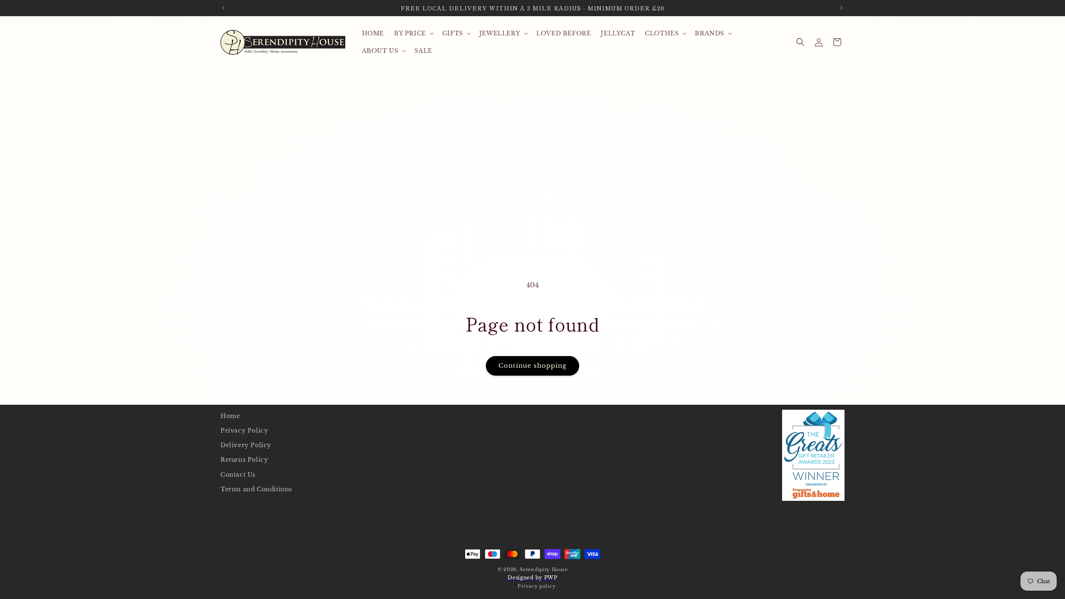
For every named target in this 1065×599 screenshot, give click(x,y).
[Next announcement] (841, 8)
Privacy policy (536, 586)
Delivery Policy (245, 445)
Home (230, 416)
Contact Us (237, 474)
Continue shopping (532, 365)
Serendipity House (543, 569)
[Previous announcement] (223, 8)
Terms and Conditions (256, 489)
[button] (413, 33)
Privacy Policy (244, 430)
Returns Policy (244, 459)
